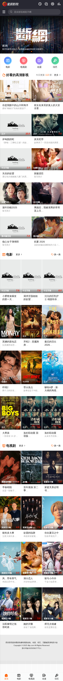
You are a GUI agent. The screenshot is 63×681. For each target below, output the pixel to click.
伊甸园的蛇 (8, 139)
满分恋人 (28, 578)
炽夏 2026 (39, 241)
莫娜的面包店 (9, 341)
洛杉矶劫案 (50, 433)
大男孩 (5, 433)
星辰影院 (9, 642)
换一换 (56, 254)
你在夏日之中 (52, 532)
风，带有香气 (9, 578)
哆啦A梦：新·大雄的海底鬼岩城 (52, 390)
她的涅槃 (28, 624)
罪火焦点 (28, 387)
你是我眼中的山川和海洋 (15, 105)
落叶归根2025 (9, 207)
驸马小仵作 (50, 578)
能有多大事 (8, 532)
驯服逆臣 (39, 173)
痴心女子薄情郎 (10, 241)
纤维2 (5, 387)
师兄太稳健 (50, 624)
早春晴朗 (7, 487)
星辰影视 (10, 4)
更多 (57, 75)
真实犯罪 (39, 139)
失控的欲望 (8, 173)
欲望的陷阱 (29, 532)
